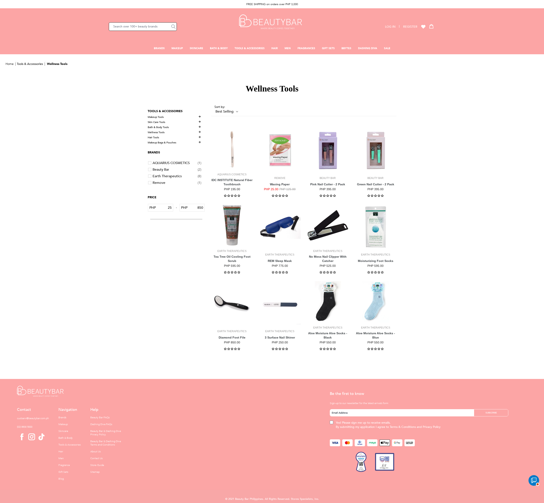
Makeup (177, 48)
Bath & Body (219, 48)
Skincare (196, 48)
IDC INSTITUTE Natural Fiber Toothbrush (231, 182)
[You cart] (431, 26)
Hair (274, 48)
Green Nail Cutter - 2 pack (375, 184)
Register (410, 27)
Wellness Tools (57, 64)
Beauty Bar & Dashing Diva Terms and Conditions (105, 443)
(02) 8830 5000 (24, 427)
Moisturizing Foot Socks (375, 261)
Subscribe (491, 412)
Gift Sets (328, 48)
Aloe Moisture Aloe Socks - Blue (375, 335)
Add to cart (232, 166)
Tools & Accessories (250, 48)
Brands (159, 48)
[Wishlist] (423, 26)
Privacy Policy (432, 427)
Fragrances (306, 48)
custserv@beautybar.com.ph (33, 418)
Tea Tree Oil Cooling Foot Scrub (232, 259)
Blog (61, 478)
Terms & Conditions (403, 427)
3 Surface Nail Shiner (280, 337)
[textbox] (164, 207)
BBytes (346, 48)
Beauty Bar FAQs (100, 417)
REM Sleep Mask (280, 261)
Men (288, 48)
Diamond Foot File (232, 337)
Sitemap (95, 472)
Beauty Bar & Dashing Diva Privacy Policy (105, 432)
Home (10, 64)
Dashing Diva (367, 48)
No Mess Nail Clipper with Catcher (328, 259)
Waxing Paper (280, 184)
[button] (173, 26)
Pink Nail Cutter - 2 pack (327, 184)
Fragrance (64, 465)
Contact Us (96, 458)
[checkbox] (177, 163)
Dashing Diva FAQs (101, 424)
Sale (387, 48)
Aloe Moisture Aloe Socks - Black (327, 335)
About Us (95, 451)
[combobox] (143, 26)
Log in (390, 27)
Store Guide (97, 465)
